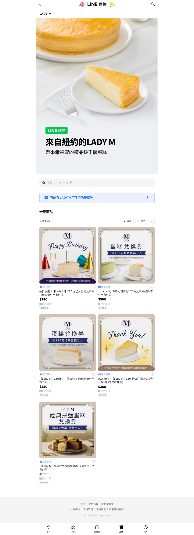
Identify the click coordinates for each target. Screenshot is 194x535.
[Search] (153, 4)
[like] (94, 287)
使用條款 (93, 503)
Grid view (152, 221)
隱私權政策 (107, 503)
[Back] (41, 4)
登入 (83, 503)
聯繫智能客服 (116, 509)
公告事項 (75, 509)
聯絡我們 (101, 509)
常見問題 (88, 509)
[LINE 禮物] (97, 4)
